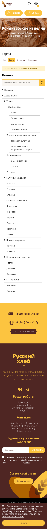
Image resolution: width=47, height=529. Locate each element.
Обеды (35, 13)
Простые (11, 183)
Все (4, 60)
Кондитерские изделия (21, 36)
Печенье (11, 246)
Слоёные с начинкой (17, 200)
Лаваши (14, 166)
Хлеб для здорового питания (21, 135)
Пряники (11, 251)
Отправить (37, 450)
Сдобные (11, 189)
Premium (11, 172)
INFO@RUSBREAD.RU (27, 314)
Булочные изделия (16, 178)
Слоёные (11, 195)
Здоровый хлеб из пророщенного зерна (21, 148)
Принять (23, 523)
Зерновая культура (20, 141)
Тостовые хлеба (19, 129)
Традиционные (14, 107)
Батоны (14, 112)
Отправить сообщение (23, 331)
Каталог (21, 33)
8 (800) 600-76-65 (27, 322)
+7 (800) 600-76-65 (26, 428)
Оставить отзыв (23, 481)
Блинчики (11, 285)
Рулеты (10, 223)
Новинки (8, 90)
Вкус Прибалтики (19, 161)
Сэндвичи (11, 291)
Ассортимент (33, 33)
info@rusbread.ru (23, 431)
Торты (11, 60)
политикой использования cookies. (21, 515)
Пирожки (11, 212)
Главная (11, 33)
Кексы (10, 234)
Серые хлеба (17, 118)
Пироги (16, 13)
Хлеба (9, 101)
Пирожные (32, 60)
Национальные (14, 155)
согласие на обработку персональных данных (26, 461)
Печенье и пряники (15, 240)
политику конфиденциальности (29, 457)
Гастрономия (12, 279)
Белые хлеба (17, 124)
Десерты (21, 60)
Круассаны (12, 206)
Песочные (11, 229)
